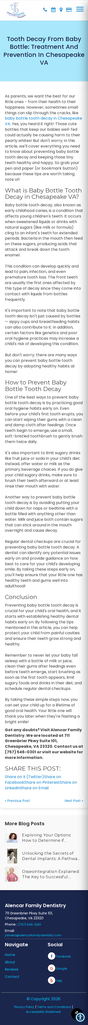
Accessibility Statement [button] (43, 1012)
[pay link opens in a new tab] (68, 8)
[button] (16, 7)
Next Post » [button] (74, 800)
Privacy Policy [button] (24, 1007)
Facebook (63, 956)
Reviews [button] (11, 969)
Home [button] (10, 954)
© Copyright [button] (43, 999)
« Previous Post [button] (17, 800)
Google (61, 968)
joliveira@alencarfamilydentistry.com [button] (33, 935)
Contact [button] (12, 976)
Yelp (58, 981)
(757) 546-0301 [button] (29, 924)
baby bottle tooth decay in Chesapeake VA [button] (43, 121)
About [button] (10, 962)
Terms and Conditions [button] (54, 1007)
